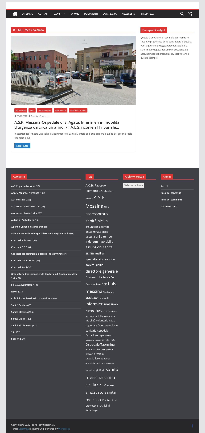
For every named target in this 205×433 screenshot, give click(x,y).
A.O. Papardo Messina (23, 186)
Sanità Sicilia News (78, 110)
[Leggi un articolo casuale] (190, 14)
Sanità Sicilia (60, 110)
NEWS (32, 110)
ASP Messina (21, 110)
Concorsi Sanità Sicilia (23, 260)
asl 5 (106, 206)
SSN (13, 332)
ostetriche (90, 349)
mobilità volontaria (105, 316)
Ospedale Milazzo (93, 339)
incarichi (105, 298)
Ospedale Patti (108, 339)
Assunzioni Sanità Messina (25, 206)
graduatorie (93, 298)
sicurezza (111, 386)
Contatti (43, 13)
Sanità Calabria (19, 305)
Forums (74, 13)
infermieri (94, 303)
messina (101, 310)
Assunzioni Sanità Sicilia (24, 213)
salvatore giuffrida (95, 370)
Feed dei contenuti (171, 192)
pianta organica (104, 349)
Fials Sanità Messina (40, 116)
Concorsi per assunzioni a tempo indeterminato (37, 253)
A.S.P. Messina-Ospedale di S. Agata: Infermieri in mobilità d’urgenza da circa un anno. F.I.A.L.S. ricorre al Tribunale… (66, 125)
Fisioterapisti (109, 292)
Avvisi (57, 13)
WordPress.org (169, 206)
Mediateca (147, 13)
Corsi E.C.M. (110, 13)
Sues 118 (16, 338)
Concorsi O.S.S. (19, 247)
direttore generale (102, 271)
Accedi (164, 186)
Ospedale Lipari (105, 335)
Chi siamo (27, 13)
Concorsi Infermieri (21, 240)
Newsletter (129, 13)
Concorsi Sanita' (20, 267)
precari (89, 353)
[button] (63, 14)
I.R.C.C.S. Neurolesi (21, 284)
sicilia (101, 384)
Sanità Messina (44, 110)
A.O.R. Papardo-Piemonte (25, 192)
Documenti (91, 13)
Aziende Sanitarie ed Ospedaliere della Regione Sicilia (40, 233)
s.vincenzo (109, 363)
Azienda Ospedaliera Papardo (27, 226)
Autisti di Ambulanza (22, 219)
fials (104, 284)
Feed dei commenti (171, 199)
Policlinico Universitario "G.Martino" (31, 298)
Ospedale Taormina (100, 344)
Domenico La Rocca (98, 277)
